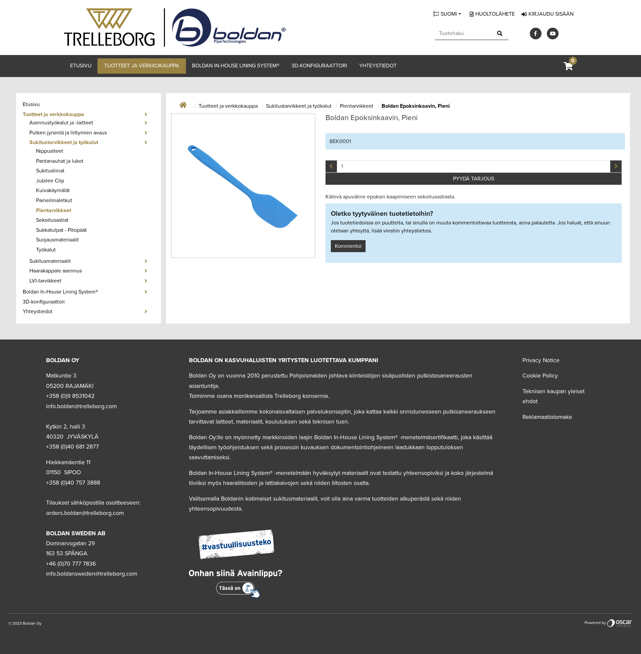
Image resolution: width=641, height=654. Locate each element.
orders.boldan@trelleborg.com (85, 513)
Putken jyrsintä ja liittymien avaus (68, 132)
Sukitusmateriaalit (50, 261)
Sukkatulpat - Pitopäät (61, 230)
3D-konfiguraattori (319, 65)
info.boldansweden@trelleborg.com (91, 573)
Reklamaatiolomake (547, 417)
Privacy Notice (541, 360)
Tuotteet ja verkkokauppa (141, 65)
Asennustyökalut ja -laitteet (61, 122)
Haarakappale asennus (55, 270)
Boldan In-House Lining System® (235, 65)
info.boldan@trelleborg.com (81, 406)
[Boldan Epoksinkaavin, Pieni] (243, 185)
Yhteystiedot (378, 65)
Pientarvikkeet (53, 210)
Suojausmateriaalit (57, 239)
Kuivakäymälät (53, 190)
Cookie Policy (540, 375)
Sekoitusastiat (52, 220)
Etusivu (80, 65)
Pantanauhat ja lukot (59, 161)
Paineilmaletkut (54, 200)
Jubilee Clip (50, 180)
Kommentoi (348, 246)
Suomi (449, 14)
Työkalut (46, 249)
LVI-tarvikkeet (45, 280)
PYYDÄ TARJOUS (473, 178)
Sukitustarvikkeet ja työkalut (63, 142)
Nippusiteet (49, 151)
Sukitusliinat (50, 170)
